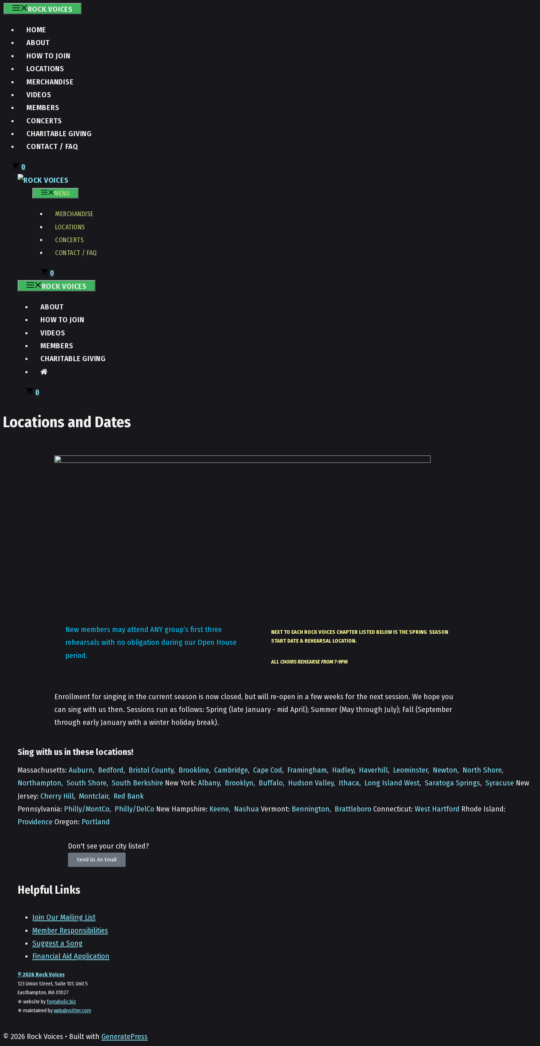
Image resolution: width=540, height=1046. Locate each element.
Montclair (93, 796)
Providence (35, 822)
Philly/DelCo (134, 809)
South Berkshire (137, 783)
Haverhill (373, 770)
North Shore (482, 770)
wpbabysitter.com (72, 1010)
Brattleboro (353, 809)
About (38, 42)
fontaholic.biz (61, 1002)
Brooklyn (239, 783)
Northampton (39, 783)
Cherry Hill (57, 796)
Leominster (410, 770)
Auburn (81, 770)
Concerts (44, 121)
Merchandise (49, 82)
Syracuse (499, 783)
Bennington (311, 809)
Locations (45, 68)
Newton (445, 770)
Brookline (194, 770)
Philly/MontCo (86, 809)
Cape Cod (267, 770)
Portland (96, 822)
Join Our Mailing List (64, 917)
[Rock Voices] (43, 180)
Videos (38, 94)
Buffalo (271, 783)
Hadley (343, 770)
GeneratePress (124, 1036)
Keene (219, 809)
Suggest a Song (57, 943)
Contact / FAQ (52, 146)
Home (36, 29)
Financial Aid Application (70, 956)
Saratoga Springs (452, 783)
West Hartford (437, 809)
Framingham (307, 770)
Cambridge (231, 770)
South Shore (86, 783)
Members (42, 107)
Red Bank (129, 796)
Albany (209, 783)
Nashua (246, 809)
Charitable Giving (59, 133)
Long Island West (392, 783)
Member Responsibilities (70, 930)
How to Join (48, 56)
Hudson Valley (311, 783)
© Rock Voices (41, 974)
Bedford (110, 770)
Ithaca (349, 783)
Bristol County (151, 770)
